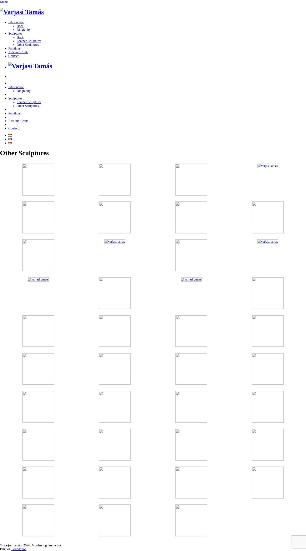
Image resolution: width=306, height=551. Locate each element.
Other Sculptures (28, 44)
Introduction (16, 22)
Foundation (18, 549)
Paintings (14, 48)
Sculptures (15, 33)
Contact (13, 56)
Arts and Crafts (18, 52)
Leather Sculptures (29, 41)
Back (20, 26)
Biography (24, 29)
